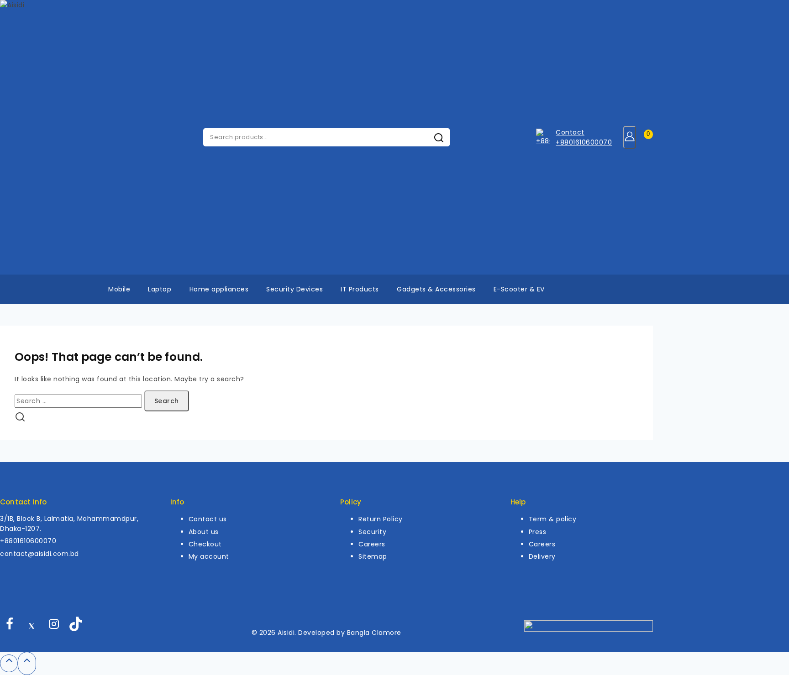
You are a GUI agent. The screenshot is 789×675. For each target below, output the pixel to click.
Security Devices (294, 289)
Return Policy (380, 519)
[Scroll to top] (9, 663)
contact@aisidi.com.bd (39, 553)
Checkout (205, 544)
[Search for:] (79, 400)
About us (204, 531)
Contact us (208, 519)
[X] (31, 626)
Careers (371, 544)
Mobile (119, 289)
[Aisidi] (32, 137)
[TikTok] (75, 626)
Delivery (542, 556)
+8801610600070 (28, 540)
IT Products (360, 289)
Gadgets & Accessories (436, 289)
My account (209, 556)
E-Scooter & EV (519, 289)
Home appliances (219, 289)
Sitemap (372, 556)
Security (372, 531)
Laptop (159, 289)
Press (538, 531)
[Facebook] (9, 626)
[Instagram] (53, 626)
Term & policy (553, 519)
